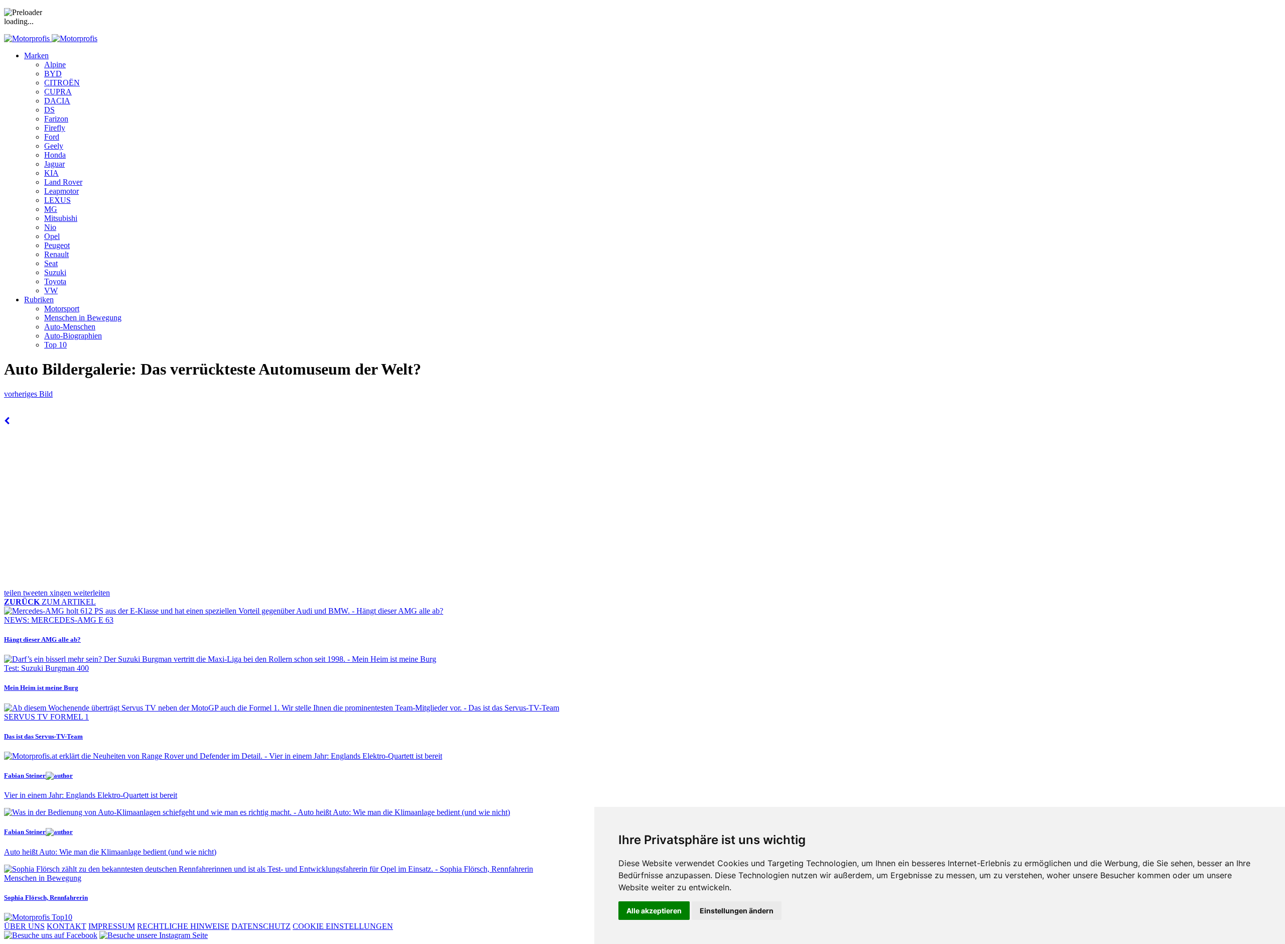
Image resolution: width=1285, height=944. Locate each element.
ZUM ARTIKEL (50, 602)
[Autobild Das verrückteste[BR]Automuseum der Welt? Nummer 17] (7, 421)
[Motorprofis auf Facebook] (50, 935)
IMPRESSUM (111, 926)
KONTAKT (66, 926)
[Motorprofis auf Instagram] (153, 935)
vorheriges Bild (28, 394)
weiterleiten (91, 592)
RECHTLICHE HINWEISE (183, 926)
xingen (61, 592)
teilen (13, 592)
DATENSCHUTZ (261, 926)
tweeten (36, 592)
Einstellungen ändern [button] (737, 910)
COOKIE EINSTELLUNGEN (343, 926)
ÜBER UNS (24, 926)
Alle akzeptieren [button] (654, 910)
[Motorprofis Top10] (38, 917)
